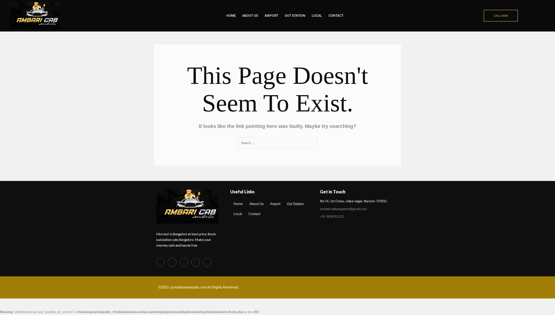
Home (231, 16)
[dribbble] (195, 262)
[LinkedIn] (184, 262)
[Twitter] (172, 262)
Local (317, 16)
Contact (335, 16)
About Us (250, 16)
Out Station (295, 16)
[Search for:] (277, 143)
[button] (501, 16)
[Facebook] (160, 262)
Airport (271, 16)
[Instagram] (207, 262)
